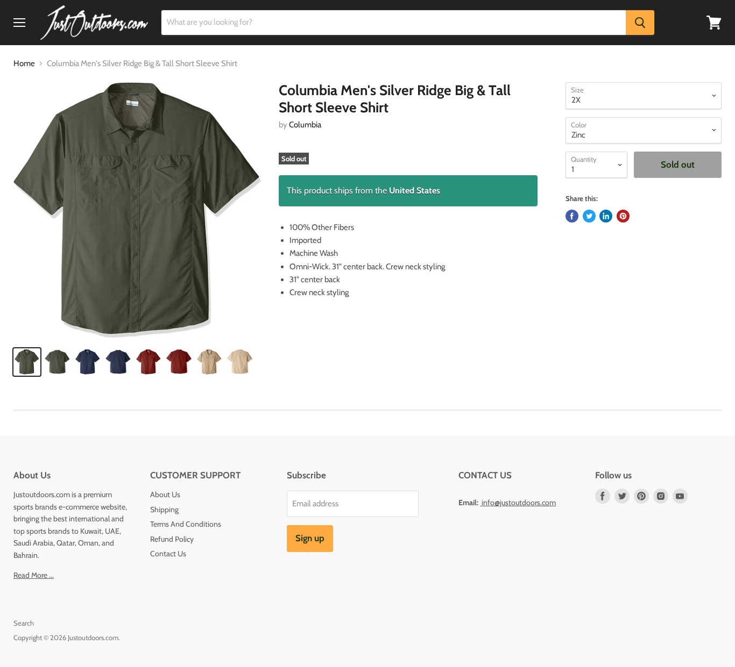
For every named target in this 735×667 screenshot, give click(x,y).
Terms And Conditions (185, 524)
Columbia (305, 125)
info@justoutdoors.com (519, 502)
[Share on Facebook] (572, 216)
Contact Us (168, 553)
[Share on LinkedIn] (605, 216)
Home (24, 63)
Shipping (164, 509)
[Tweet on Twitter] (589, 216)
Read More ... (33, 575)
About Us (165, 494)
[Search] (640, 22)
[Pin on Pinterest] (623, 216)
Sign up (309, 538)
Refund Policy (172, 539)
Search (23, 623)
